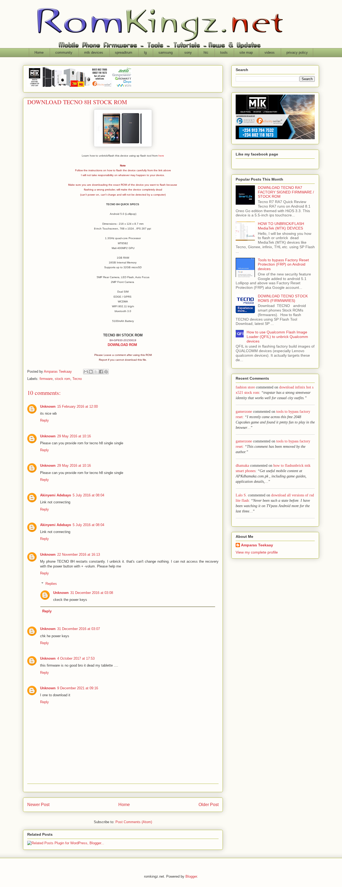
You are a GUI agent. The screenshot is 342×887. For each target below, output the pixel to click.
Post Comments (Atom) (133, 822)
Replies (51, 584)
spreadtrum (123, 52)
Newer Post (38, 804)
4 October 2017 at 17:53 (76, 658)
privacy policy (297, 52)
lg (145, 52)
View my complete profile (257, 552)
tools (224, 52)
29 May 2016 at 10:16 (74, 436)
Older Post (209, 804)
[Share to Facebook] (101, 371)
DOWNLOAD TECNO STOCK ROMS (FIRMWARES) (283, 298)
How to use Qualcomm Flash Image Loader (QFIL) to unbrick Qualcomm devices (277, 336)
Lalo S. (241, 495)
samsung (165, 52)
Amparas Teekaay (257, 545)
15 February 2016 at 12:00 (77, 406)
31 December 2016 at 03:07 (78, 629)
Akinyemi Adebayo (55, 495)
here (161, 155)
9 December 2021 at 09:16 (77, 688)
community (63, 52)
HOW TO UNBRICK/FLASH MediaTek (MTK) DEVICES (281, 225)
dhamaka (242, 466)
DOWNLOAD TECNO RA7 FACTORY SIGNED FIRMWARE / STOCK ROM (286, 192)
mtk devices (93, 52)
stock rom (62, 379)
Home (39, 52)
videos (270, 52)
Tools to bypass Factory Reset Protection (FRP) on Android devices (283, 264)
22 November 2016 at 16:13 (78, 555)
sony (188, 52)
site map (246, 52)
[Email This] (85, 371)
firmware (46, 379)
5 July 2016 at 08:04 (88, 495)
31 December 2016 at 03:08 (91, 593)
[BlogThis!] (91, 371)
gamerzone (244, 412)
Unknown (48, 406)
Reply (44, 420)
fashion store (245, 387)
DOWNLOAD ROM (123, 345)
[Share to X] (96, 371)
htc (206, 52)
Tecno (77, 379)
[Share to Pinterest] (106, 371)
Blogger (191, 876)
